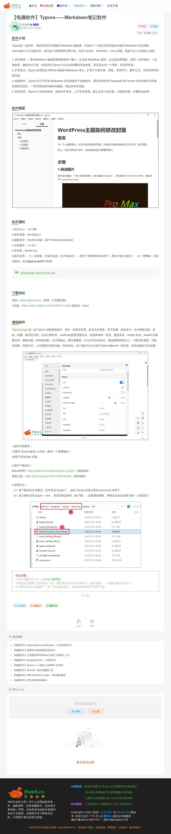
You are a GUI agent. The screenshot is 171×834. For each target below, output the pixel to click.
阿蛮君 (89, 786)
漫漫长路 (128, 792)
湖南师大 (102, 798)
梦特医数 (115, 792)
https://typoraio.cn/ (30, 300)
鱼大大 (108, 786)
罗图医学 (120, 786)
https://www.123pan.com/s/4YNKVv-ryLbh (46, 305)
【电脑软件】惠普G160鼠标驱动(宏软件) (34, 650)
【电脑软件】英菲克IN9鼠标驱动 (30, 680)
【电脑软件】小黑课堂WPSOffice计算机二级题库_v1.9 (41, 655)
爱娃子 (98, 786)
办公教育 (21, 605)
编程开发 (53, 605)
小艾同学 (24, 24)
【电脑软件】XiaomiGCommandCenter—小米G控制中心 (42, 645)
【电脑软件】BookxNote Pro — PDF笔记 (34, 660)
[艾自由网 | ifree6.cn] (27, 792)
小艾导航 (90, 803)
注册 (97, 711)
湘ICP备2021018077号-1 (86, 819)
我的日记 (127, 803)
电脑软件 (37, 605)
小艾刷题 (102, 803)
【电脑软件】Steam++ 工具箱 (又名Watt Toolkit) (38, 665)
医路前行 (103, 792)
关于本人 (115, 803)
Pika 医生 (90, 792)
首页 (34, 6)
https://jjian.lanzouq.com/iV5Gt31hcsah (48, 476)
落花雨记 (132, 786)
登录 (77, 711)
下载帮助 (55, 579)
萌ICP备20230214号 (116, 819)
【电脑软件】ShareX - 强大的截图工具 (33, 670)
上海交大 (90, 798)
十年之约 (115, 798)
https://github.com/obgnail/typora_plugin (51, 471)
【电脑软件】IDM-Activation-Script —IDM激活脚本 (39, 675)
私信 (155, 26)
